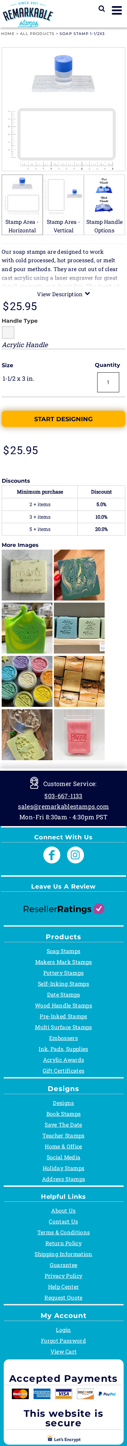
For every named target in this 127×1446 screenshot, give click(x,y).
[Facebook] (51, 854)
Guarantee (64, 1264)
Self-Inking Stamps (63, 983)
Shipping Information (63, 1253)
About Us (63, 1210)
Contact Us (63, 1221)
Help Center (63, 1286)
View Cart (63, 1351)
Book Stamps (63, 1113)
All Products (37, 33)
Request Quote (63, 1297)
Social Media (64, 1157)
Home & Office (63, 1146)
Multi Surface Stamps (63, 1027)
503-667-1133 (63, 796)
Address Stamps (63, 1178)
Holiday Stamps (63, 1168)
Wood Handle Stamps (63, 1005)
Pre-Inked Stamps (63, 1016)
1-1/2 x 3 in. (18, 378)
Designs (63, 1102)
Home (8, 33)
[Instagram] (75, 854)
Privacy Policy (63, 1275)
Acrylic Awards (63, 1059)
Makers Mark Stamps (63, 961)
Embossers (63, 1037)
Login (63, 1329)
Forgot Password (63, 1340)
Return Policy (63, 1243)
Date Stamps (63, 994)
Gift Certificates (63, 1070)
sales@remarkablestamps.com (63, 806)
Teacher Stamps (63, 1135)
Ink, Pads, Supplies (63, 1048)
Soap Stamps (64, 950)
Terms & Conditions (63, 1232)
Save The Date (63, 1124)
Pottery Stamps (63, 972)
